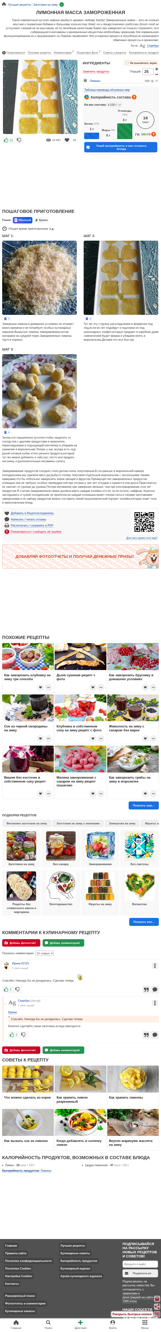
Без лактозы (140, 864)
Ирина (12, 1012)
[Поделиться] (157, 1306)
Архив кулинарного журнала (81, 1276)
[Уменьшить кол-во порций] (157, 74)
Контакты (12, 1283)
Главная (11, 1245)
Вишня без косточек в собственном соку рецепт (25, 779)
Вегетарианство (60, 904)
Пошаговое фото (88, 52)
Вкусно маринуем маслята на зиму (130, 1142)
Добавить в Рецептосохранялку (32, 513)
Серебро (153, 45)
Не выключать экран (143, 63)
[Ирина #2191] (6, 965)
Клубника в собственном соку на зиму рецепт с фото (79, 728)
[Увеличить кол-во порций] (157, 69)
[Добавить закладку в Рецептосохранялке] (67, 140)
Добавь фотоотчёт (23, 942)
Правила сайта (15, 1253)
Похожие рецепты (39, 52)
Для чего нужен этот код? (141, 538)
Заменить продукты (96, 71)
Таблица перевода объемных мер (107, 89)
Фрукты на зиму (100, 904)
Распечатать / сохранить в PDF (32, 525)
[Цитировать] (146, 989)
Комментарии (64, 52)
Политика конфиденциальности (28, 1260)
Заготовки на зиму (21, 864)
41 (11, 140)
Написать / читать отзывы (28, 519)
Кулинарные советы (75, 1253)
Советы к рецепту (114, 52)
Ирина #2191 (20, 963)
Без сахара (61, 864)
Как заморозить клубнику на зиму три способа (27, 677)
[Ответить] (155, 989)
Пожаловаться (15, 52)
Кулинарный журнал (75, 1268)
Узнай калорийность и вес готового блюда (121, 147)
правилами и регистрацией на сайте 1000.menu (138, 1297)
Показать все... (144, 921)
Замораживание (100, 864)
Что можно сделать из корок (27, 1097)
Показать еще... (143, 805)
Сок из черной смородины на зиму (26, 728)
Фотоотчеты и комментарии (25, 1303)
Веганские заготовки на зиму (27, 823)
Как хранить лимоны (126, 1097)
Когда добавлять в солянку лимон (79, 1142)
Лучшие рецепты (72, 1245)
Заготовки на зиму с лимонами (78, 823)
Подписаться (142, 1273)
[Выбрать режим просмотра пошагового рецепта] (7, 318)
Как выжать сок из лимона (26, 1141)
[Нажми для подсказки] (134, 97)
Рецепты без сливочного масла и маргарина (21, 908)
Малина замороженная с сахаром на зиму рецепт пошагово (76, 781)
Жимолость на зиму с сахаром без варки (126, 728)
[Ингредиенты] (157, 1299)
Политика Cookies (18, 1268)
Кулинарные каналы (20, 1311)
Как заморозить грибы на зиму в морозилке (129, 779)
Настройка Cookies (18, 1276)
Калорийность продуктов (145, 52)
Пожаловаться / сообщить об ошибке (36, 531)
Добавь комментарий (65, 942)
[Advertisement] (40, 173)
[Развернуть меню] (157, 1314)
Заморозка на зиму (122, 823)
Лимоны (95, 80)
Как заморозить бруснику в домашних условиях (131, 677)
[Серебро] (12, 1003)
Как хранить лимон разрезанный (72, 1099)
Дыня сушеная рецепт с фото (76, 677)
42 (74, 140)
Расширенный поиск (20, 1295)
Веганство (139, 904)
